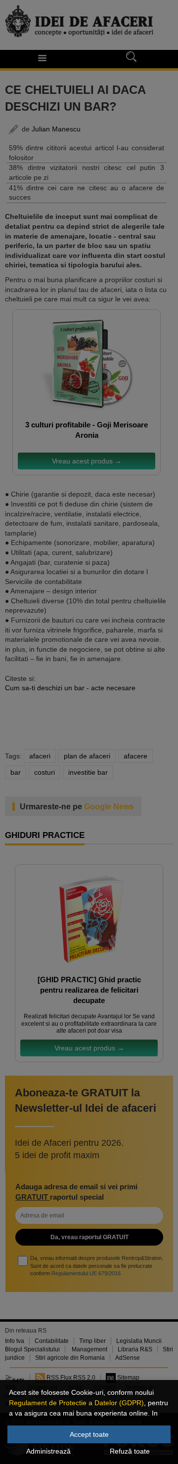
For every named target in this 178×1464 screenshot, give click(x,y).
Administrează (48, 1451)
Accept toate (89, 1434)
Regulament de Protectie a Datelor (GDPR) (76, 1403)
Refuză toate (130, 1451)
